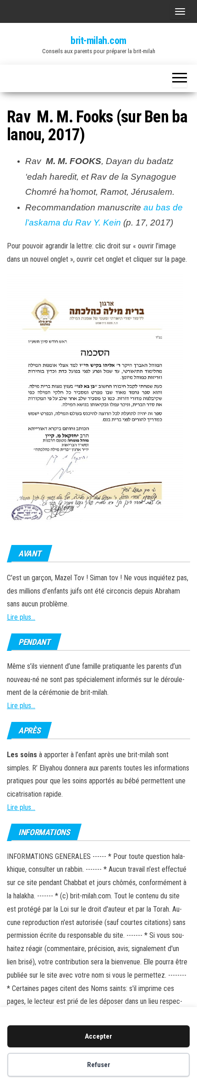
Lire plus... (21, 617)
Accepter (98, 1036)
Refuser (98, 1065)
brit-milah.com (98, 40)
